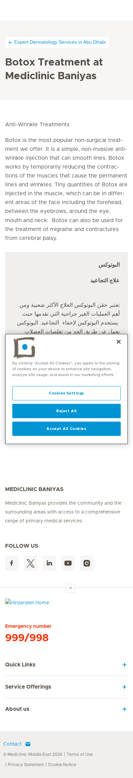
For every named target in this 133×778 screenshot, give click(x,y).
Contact (12, 744)
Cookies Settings (66, 393)
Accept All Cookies (66, 429)
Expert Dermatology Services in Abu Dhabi (60, 42)
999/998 (27, 638)
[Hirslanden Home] (66, 604)
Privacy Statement (26, 765)
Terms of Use (79, 754)
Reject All (66, 411)
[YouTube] (68, 563)
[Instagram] (86, 563)
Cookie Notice (62, 765)
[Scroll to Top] (70, 588)
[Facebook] (11, 563)
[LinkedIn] (49, 563)
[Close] (118, 341)
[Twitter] (30, 563)
